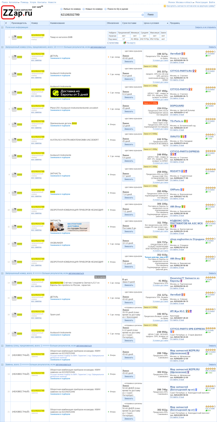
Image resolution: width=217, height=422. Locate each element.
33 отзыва (209, 330)
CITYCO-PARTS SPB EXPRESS (187, 329)
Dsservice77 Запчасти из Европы (184, 279)
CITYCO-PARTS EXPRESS (184, 151)
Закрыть (212, 47)
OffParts (175, 189)
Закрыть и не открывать (205, 27)
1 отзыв (208, 279)
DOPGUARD (177, 105)
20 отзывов (209, 190)
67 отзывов (209, 53)
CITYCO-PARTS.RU (181, 71)
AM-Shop (175, 206)
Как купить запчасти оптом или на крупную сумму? (191, 6)
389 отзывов (210, 352)
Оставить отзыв (177, 62)
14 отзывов (209, 171)
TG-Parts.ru (176, 121)
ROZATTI (175, 171)
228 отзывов (210, 223)
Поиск (150, 14)
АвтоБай (175, 53)
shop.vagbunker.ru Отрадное (187, 239)
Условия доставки (160, 60)
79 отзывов (209, 71)
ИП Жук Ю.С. (177, 311)
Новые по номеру (94, 9)
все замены (36, 60)
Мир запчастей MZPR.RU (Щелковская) (185, 352)
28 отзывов (209, 207)
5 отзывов (209, 106)
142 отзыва (210, 388)
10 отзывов (209, 121)
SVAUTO (175, 136)
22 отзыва (209, 136)
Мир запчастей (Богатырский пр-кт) (182, 388)
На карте (131, 43)
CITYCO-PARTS (179, 89)
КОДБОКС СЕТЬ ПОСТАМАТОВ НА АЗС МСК (186, 222)
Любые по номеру (72, 9)
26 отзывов (209, 311)
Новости (52, 2)
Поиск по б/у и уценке (117, 9)
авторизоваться (98, 47)
